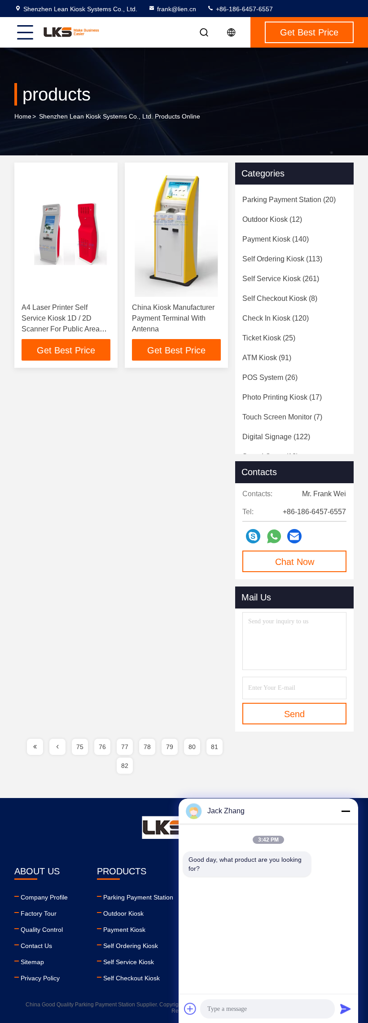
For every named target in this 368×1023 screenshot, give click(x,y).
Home (22, 116)
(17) (282, 397)
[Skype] (253, 536)
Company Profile (44, 897)
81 (214, 746)
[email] (294, 536)
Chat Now (294, 562)
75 (79, 746)
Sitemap (32, 962)
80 (192, 746)
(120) (275, 318)
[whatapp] (274, 536)
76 (102, 746)
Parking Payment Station (138, 897)
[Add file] (190, 1009)
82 (124, 765)
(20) (289, 199)
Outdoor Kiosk (123, 913)
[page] (35, 747)
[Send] (345, 1009)
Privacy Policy (40, 978)
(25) (268, 338)
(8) (279, 298)
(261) (280, 278)
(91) (266, 358)
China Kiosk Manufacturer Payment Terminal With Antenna (173, 318)
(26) (270, 377)
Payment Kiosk (124, 929)
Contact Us (36, 945)
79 (169, 746)
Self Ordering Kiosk (130, 945)
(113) (282, 259)
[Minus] (345, 811)
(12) (272, 219)
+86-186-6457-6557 (243, 9)
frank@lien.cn (176, 9)
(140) (275, 239)
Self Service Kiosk (128, 962)
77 (124, 746)
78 (147, 746)
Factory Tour (39, 913)
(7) (282, 417)
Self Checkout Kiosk (131, 978)
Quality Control (42, 929)
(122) (276, 437)
